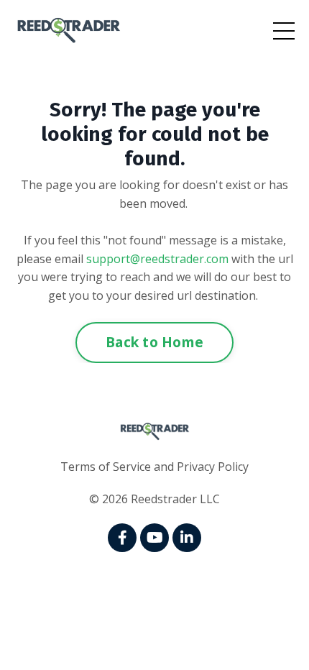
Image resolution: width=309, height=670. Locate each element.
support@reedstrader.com (157, 259)
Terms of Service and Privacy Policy (154, 466)
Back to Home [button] (154, 342)
